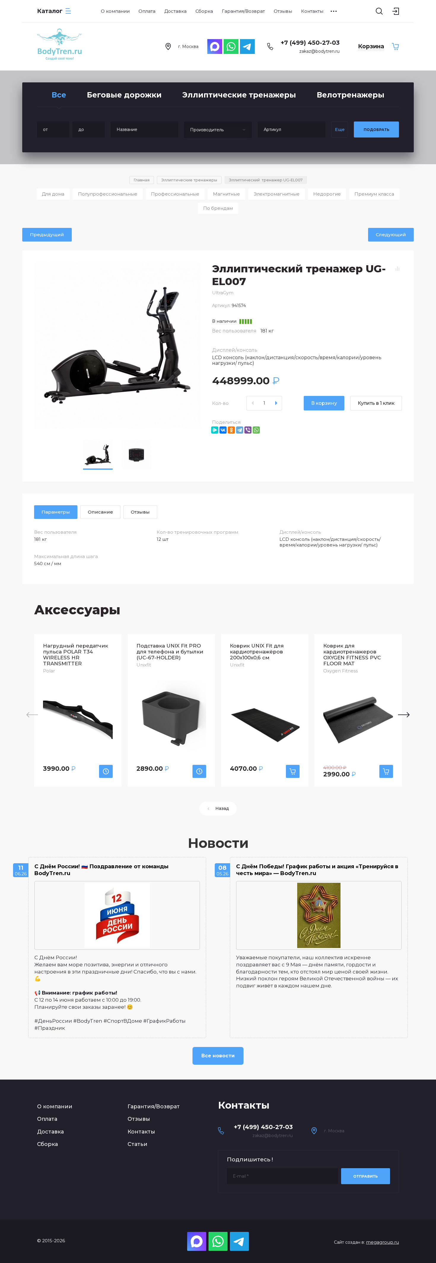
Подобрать (376, 129)
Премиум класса (374, 194)
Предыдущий (47, 234)
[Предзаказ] (106, 771)
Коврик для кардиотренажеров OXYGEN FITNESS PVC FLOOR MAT (352, 654)
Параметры (56, 512)
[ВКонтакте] (223, 430)
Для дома (53, 194)
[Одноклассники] (231, 430)
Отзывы (139, 1119)
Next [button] (404, 714)
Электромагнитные (277, 194)
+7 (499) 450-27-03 (310, 42)
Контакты (141, 1131)
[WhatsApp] (256, 430)
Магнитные (226, 194)
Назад (222, 808)
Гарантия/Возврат (154, 1106)
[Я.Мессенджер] (214, 430)
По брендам (218, 208)
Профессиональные (175, 194)
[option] (117, 345)
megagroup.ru (382, 1242)
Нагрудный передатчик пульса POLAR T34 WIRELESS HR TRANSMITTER (75, 654)
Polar (49, 671)
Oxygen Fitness (340, 671)
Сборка (47, 1144)
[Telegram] (239, 430)
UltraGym (222, 292)
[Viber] (248, 430)
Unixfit (143, 665)
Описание (100, 512)
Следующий (391, 234)
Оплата (47, 1119)
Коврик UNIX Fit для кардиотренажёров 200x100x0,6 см (257, 652)
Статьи (137, 1144)
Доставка (50, 1131)
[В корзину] (293, 771)
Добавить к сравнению (397, 268)
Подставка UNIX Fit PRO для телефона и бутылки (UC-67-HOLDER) (169, 652)
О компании (54, 1106)
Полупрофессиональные (107, 194)
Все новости (218, 1056)
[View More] (334, 11)
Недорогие (327, 194)
